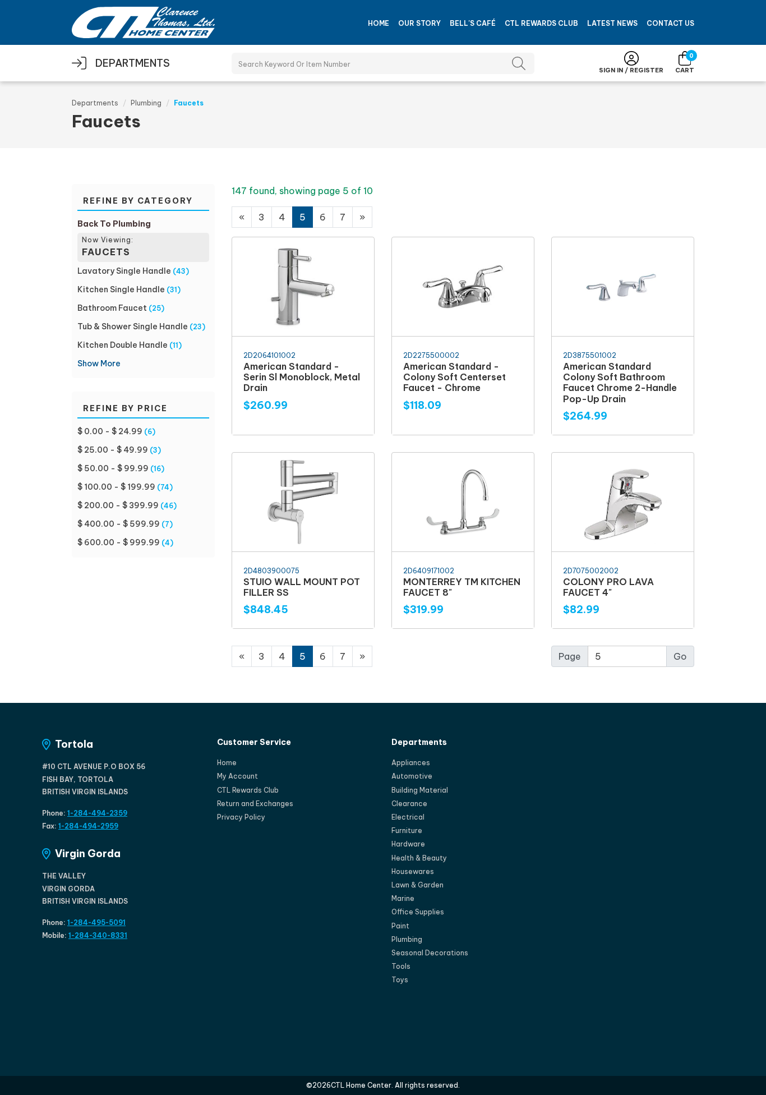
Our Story (419, 23)
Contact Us (670, 23)
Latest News (612, 23)
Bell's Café (473, 23)
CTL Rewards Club (541, 23)
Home (378, 23)
